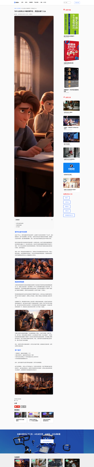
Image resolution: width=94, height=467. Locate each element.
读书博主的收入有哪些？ (68, 112)
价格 (41, 2)
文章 (22, 2)
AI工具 (44, 2)
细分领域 (19, 8)
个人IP (16, 400)
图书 (26, 2)
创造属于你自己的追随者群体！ (69, 159)
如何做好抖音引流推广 (68, 174)
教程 (16, 398)
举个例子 (18, 226)
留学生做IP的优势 (19, 223)
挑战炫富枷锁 (19, 225)
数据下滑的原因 (67, 144)
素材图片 (31, 2)
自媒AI (15, 8)
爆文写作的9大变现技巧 (69, 36)
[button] (17, 406)
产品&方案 (36, 2)
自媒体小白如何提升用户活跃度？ (70, 189)
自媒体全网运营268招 (68, 63)
